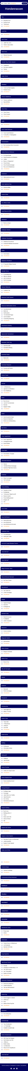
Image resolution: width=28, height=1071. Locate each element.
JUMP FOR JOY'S (7, 43)
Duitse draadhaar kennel (9, 781)
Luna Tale (6, 727)
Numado (5, 404)
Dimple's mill (6, 499)
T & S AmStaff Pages (8, 314)
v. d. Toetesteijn (7, 1026)
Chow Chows (7, 112)
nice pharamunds (7, 309)
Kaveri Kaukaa (7, 443)
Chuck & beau (7, 163)
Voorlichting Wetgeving (9, 318)
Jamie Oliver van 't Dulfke (9, 795)
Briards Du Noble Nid (8, 419)
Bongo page (6, 931)
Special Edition (7, 102)
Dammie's (6, 604)
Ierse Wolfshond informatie (10, 524)
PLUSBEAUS (6, 618)
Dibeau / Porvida (7, 711)
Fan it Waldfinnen (7, 390)
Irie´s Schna (6, 799)
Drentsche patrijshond (8, 983)
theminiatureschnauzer (9, 800)
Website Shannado (8, 55)
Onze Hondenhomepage (9, 165)
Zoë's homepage (7, 280)
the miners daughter (8, 67)
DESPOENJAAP (7, 345)
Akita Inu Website (7, 276)
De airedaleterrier (7, 274)
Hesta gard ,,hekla (7, 536)
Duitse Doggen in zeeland (9, 997)
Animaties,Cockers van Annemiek (11, 839)
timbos (5, 933)
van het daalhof (7, 316)
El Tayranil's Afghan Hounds (10, 264)
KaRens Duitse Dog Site (9, 1003)
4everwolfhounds (7, 520)
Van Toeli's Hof (7, 590)
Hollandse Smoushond (9, 241)
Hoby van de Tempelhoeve (9, 1047)
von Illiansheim (7, 1045)
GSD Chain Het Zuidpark (9, 1038)
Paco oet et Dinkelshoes (9, 166)
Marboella (6, 689)
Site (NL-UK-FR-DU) (8, 947)
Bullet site (6, 311)
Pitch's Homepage (8, 691)
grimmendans (7, 641)
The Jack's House (7, 969)
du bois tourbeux (7, 631)
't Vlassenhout (7, 723)
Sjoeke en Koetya (7, 973)
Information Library (8, 748)
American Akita (7, 187)
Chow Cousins (7, 114)
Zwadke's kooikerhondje (9, 1028)
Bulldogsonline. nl (7, 813)
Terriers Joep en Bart (8, 44)
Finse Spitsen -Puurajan (9, 453)
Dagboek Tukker (7, 406)
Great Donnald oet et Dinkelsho (10, 157)
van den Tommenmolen (9, 403)
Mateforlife (6, 358)
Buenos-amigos (7, 223)
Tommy (5, 69)
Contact (5, 3)
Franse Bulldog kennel (8, 498)
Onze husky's (6, 253)
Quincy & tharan (7, 818)
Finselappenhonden (8, 441)
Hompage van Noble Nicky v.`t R (11, 967)
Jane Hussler (6, 760)
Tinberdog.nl (6, 24)
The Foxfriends (7, 480)
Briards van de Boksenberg (9, 421)
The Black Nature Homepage (10, 466)
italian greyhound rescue (9, 177)
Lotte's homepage (8, 592)
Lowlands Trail (7, 290)
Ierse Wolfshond (7, 522)
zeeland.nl (6, 725)
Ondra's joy (6, 999)
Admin (9, 3)
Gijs (4, 820)
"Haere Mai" (6, 721)
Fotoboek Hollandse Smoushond (11, 243)
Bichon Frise (6, 662)
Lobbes (5, 159)
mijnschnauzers (7, 797)
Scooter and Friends (8, 368)
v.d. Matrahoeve (7, 387)
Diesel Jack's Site (7, 816)
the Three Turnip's (7, 580)
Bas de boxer (6, 401)
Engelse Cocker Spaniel (9, 843)
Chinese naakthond (8, 100)
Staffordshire (7, 313)
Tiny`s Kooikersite (8, 1024)
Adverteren (24, 3)
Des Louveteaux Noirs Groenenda (11, 145)
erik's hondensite (7, 278)
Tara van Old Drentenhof (9, 987)
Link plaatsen (13, 3)
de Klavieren (6, 746)
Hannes (5, 464)
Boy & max (6, 811)
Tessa (5, 815)
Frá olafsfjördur (7, 534)
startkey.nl (7, 1065)
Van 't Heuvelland (7, 971)
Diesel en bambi (7, 496)
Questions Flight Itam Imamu (10, 467)
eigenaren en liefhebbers (9, 388)
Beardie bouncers (7, 617)
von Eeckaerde (7, 945)
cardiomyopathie (7, 841)
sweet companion (8, 620)
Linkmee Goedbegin (8, 870)
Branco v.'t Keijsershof (8, 161)
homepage (6, 793)
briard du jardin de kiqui (9, 417)
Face (5, 1001)
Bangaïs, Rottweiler (8, 651)
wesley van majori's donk (9, 770)
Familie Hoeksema (8, 985)
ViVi (4, 501)
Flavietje (5, 965)
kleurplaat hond (7, 20)
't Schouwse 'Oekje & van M (10, 494)
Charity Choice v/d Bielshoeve (10, 943)
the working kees (7, 1013)
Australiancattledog (8, 347)
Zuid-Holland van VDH (8, 1040)
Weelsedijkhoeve (7, 709)
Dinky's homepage (8, 478)
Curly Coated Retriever (9, 133)
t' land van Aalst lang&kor (9, 88)
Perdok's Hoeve (7, 89)
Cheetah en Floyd (7, 490)
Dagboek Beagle (7, 602)
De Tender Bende (7, 155)
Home (2, 3)
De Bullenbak (6, 492)
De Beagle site (7, 606)
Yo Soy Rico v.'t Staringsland (10, 134)
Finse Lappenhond (8, 439)
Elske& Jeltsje (7, 1044)
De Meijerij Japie (7, 791)
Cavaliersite (6, 65)
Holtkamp (6, 758)
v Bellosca (6, 1042)
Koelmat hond (7, 22)
